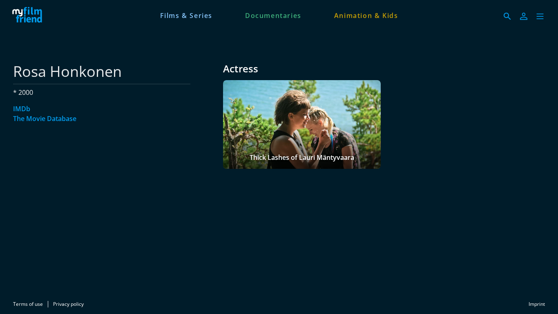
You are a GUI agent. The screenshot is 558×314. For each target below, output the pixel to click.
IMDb (21, 108)
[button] (540, 16)
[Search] (507, 16)
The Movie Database (44, 118)
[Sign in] (524, 16)
